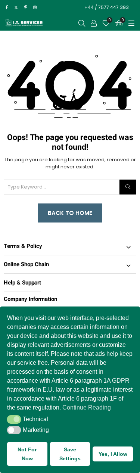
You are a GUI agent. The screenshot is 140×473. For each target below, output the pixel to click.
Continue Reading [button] (86, 407)
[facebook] (6, 7)
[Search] (127, 187)
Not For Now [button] (27, 453)
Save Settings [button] (70, 453)
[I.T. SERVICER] (24, 23)
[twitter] (15, 7)
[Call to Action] (94, 23)
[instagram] (35, 7)
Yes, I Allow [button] (113, 454)
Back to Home (70, 213)
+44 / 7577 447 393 (106, 7)
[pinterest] (25, 7)
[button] (14, 419)
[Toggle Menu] (131, 23)
